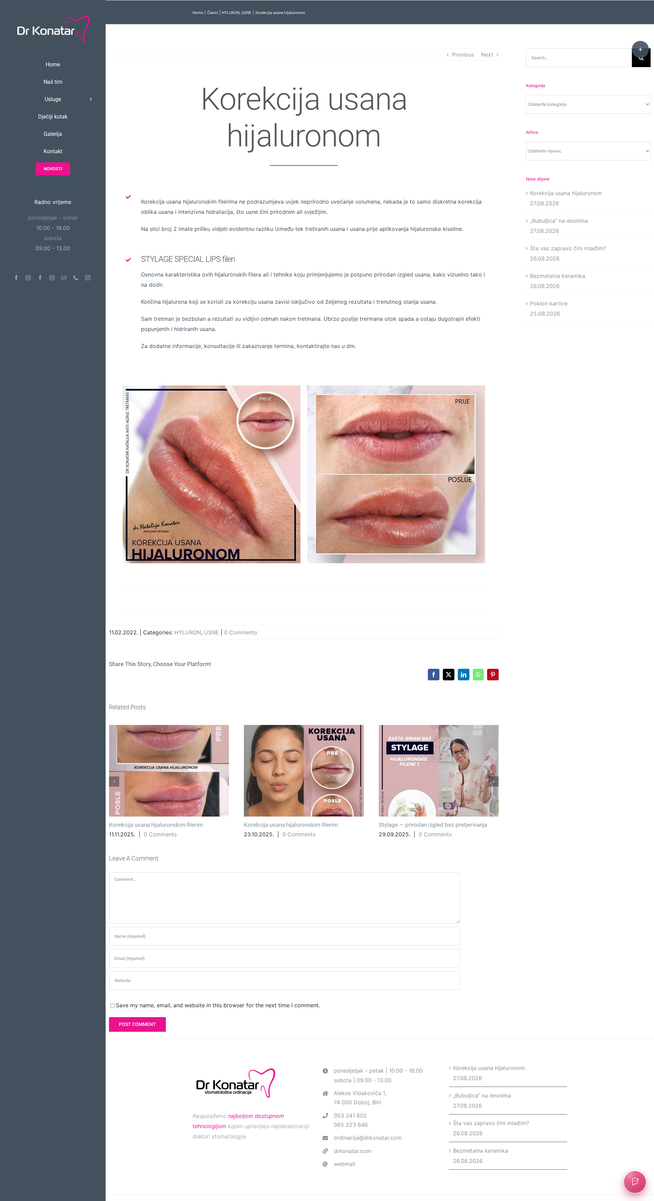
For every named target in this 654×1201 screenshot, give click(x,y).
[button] (114, 781)
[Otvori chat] (635, 1182)
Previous (463, 54)
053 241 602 (350, 1115)
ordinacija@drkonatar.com (368, 1137)
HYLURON (187, 632)
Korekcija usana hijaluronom (566, 193)
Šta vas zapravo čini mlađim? (568, 248)
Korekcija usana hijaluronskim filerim (168, 770)
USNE (211, 632)
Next (487, 54)
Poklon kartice (548, 303)
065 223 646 (351, 1124)
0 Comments (240, 632)
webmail (344, 1163)
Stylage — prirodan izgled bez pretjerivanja (438, 770)
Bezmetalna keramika (557, 275)
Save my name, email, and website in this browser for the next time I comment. (218, 1005)
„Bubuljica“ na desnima (559, 220)
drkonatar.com (352, 1151)
